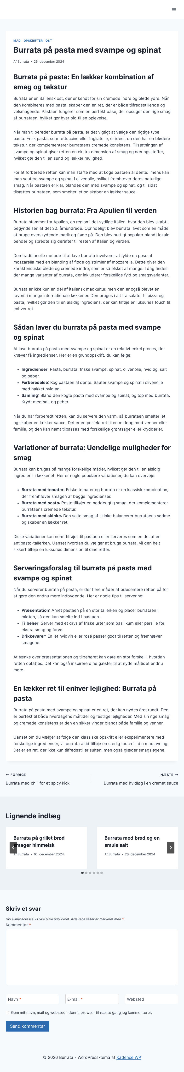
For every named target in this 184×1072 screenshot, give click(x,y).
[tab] (82, 873)
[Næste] (170, 847)
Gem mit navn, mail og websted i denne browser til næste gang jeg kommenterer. (81, 1012)
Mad (17, 40)
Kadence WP (128, 1057)
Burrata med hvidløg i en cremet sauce (141, 779)
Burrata (23, 61)
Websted (135, 999)
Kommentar (18, 924)
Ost (49, 40)
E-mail (75, 999)
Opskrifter (33, 40)
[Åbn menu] (173, 9)
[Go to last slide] (13, 847)
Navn (14, 999)
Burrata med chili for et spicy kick (37, 779)
